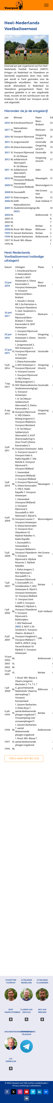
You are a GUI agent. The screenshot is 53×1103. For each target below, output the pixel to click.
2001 (7, 225)
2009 (7, 185)
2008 (7, 192)
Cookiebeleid (35, 1086)
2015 (7, 142)
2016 (7, 136)
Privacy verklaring (20, 1086)
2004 (7, 214)
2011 (7, 169)
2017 (7, 129)
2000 (7, 229)
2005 (7, 208)
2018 (7, 122)
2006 (7, 201)
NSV (17, 211)
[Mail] (10, 1019)
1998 (7, 236)
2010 (7, 178)
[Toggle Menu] (46, 5)
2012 (7, 159)
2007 (7, 197)
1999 (7, 233)
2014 (7, 147)
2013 (7, 152)
